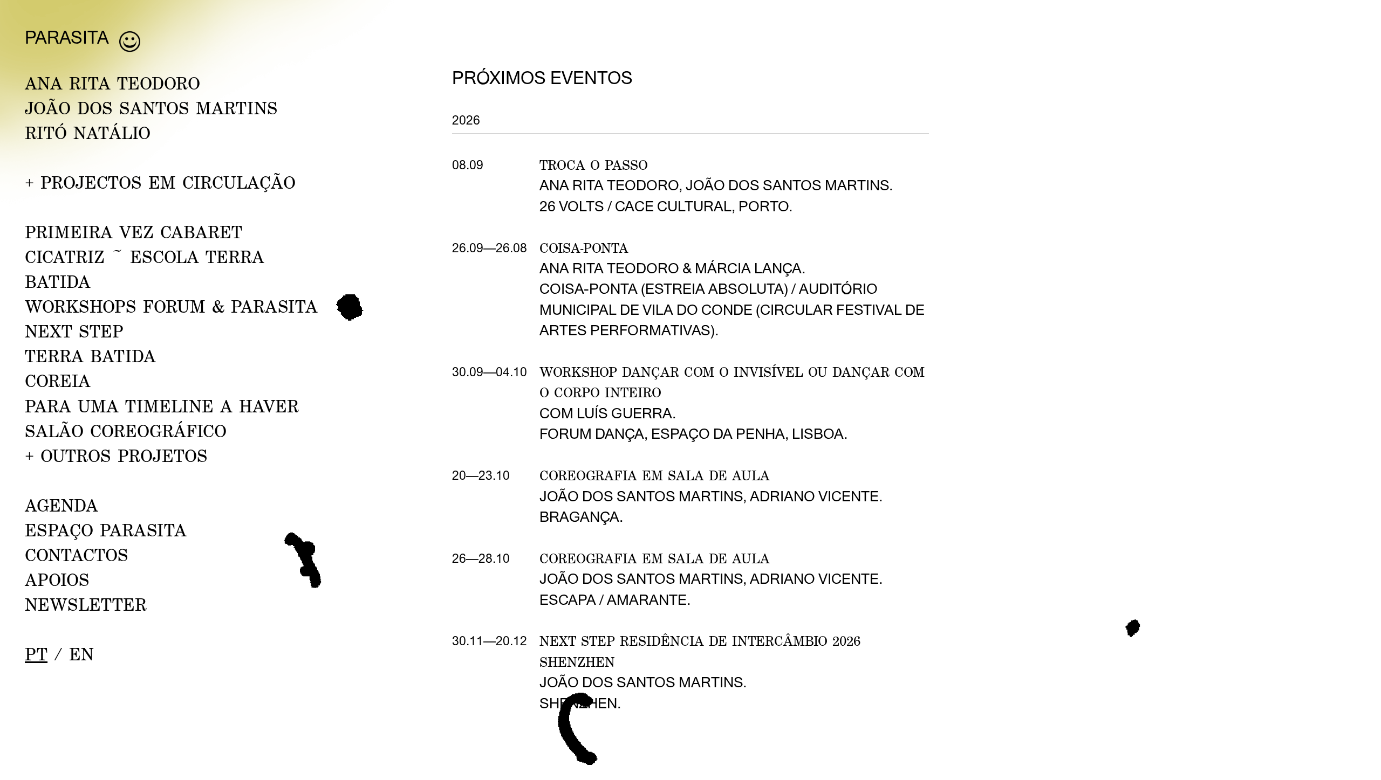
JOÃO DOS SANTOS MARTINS (151, 108)
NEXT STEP (74, 331)
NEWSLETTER (86, 604)
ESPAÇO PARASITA (106, 530)
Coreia (58, 380)
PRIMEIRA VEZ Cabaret (133, 232)
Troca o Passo (593, 164)
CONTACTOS (76, 554)
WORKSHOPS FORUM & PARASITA (171, 306)
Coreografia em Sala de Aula (654, 475)
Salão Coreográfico (126, 430)
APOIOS (57, 579)
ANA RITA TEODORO (112, 83)
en (81, 654)
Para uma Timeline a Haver (162, 406)
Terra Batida (90, 356)
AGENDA (61, 505)
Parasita (67, 37)
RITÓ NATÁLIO (88, 132)
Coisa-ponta (583, 248)
